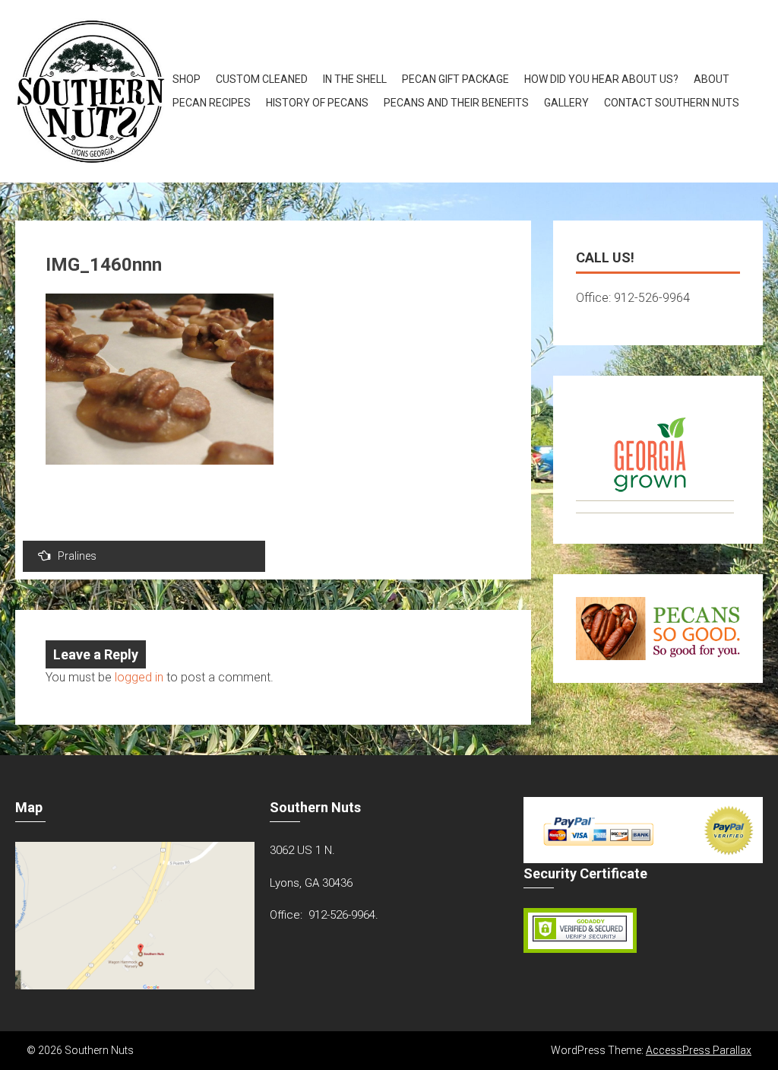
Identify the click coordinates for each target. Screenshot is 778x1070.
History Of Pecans (317, 103)
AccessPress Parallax (698, 1050)
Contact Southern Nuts (671, 103)
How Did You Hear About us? (601, 79)
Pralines (77, 556)
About (711, 79)
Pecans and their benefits (456, 103)
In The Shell (355, 79)
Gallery (566, 103)
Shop (186, 79)
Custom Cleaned (262, 79)
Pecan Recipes (211, 103)
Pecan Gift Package (455, 79)
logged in (139, 677)
